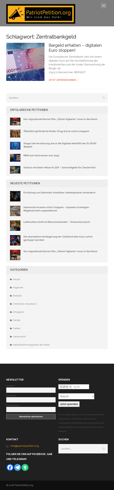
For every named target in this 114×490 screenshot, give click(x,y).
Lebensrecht (19, 336)
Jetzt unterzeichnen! (62, 80)
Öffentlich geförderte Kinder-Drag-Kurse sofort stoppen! (56, 131)
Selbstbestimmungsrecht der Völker (31, 344)
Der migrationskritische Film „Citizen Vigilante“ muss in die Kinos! (60, 119)
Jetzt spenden (69, 404)
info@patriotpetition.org (24, 445)
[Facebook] (10, 467)
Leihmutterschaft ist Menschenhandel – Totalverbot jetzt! (56, 222)
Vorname (10, 386)
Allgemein (18, 287)
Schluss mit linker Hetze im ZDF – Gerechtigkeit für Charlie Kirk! (59, 167)
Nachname (11, 395)
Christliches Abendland (24, 304)
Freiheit (16, 328)
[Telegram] (17, 467)
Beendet (17, 295)
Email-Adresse (12, 405)
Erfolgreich (18, 312)
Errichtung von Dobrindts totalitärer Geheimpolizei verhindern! (59, 192)
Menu (104, 6)
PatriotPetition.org (24, 485)
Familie (16, 320)
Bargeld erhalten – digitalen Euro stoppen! (75, 48)
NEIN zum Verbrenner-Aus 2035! (41, 155)
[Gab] (25, 467)
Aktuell (16, 279)
